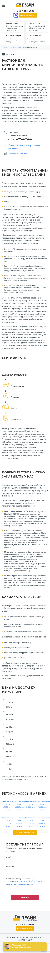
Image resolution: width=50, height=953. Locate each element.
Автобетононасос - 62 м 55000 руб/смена (7, 806)
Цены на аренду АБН (25, 832)
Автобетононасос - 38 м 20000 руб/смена (42, 806)
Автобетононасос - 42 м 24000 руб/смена (31, 806)
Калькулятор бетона (17, 154)
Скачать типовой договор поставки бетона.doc (24, 147)
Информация (16, 47)
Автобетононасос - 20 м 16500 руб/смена (31, 822)
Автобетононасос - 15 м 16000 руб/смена (42, 822)
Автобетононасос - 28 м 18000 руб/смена (7, 822)
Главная (5, 47)
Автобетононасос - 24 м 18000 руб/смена (19, 822)
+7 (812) (25, 11)
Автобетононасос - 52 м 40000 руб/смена (19, 806)
